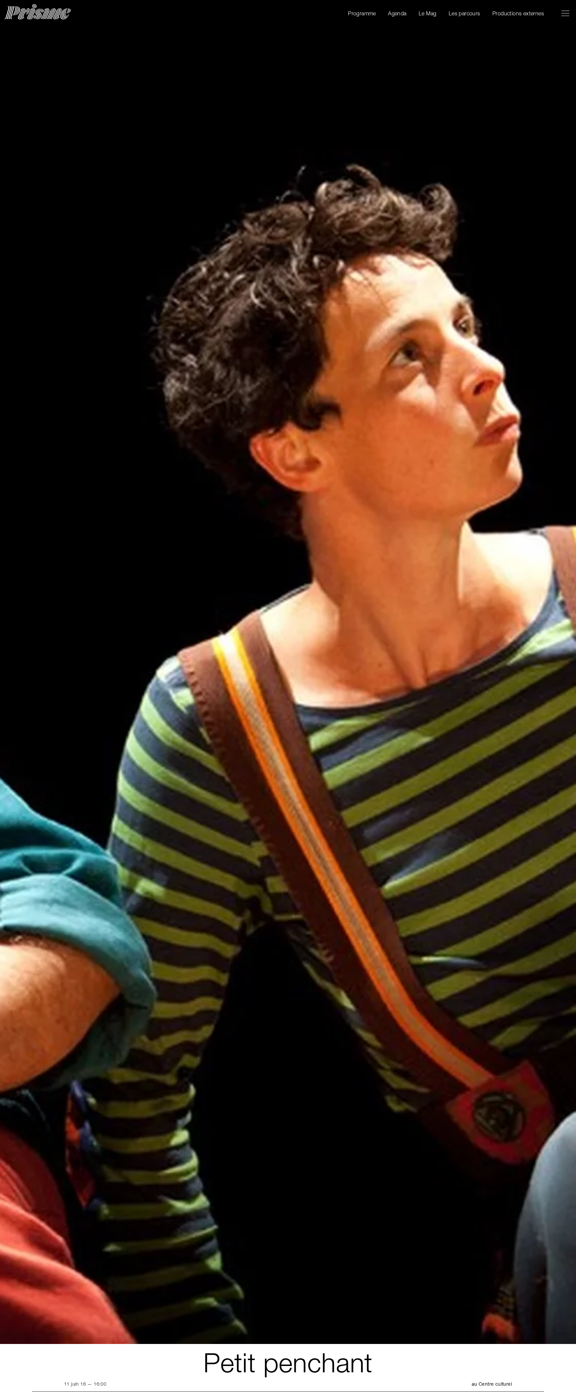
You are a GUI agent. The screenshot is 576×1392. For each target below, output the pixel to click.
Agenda (397, 13)
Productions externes (518, 13)
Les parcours (464, 13)
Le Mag (427, 13)
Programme (362, 13)
